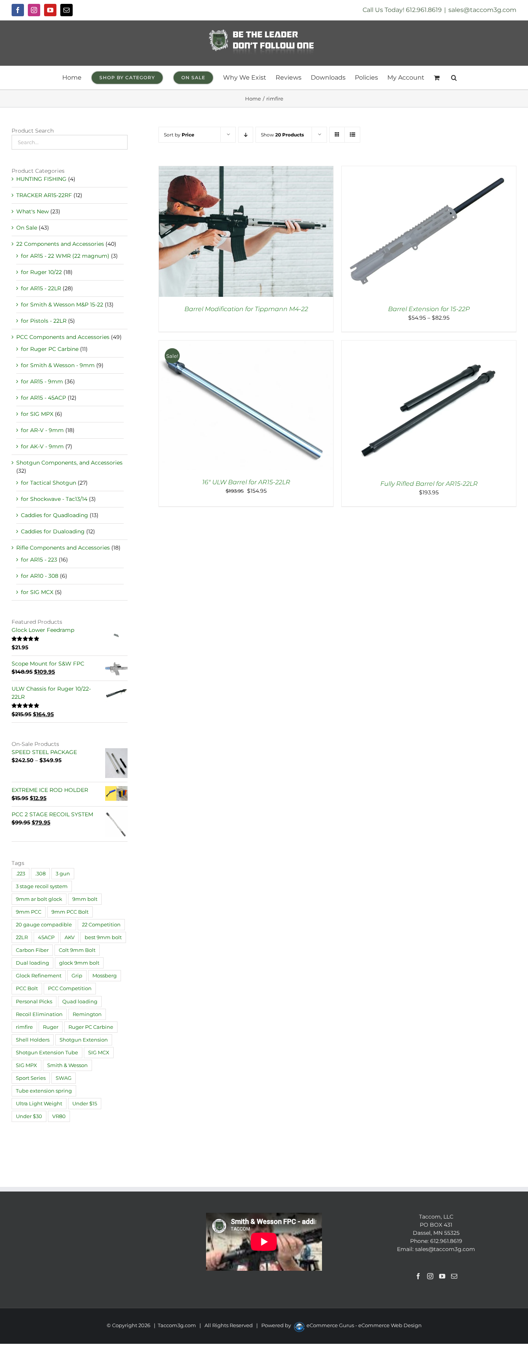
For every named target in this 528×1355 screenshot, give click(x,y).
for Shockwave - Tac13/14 (54, 498)
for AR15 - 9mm (42, 381)
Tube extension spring (44, 1091)
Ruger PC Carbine (90, 1027)
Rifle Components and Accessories (63, 547)
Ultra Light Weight (39, 1103)
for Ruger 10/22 (41, 272)
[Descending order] (245, 135)
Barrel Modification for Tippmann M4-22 (246, 309)
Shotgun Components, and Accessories (69, 462)
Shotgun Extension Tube (47, 1052)
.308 (40, 874)
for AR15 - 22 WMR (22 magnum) (65, 255)
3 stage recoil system (42, 886)
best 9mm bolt (103, 937)
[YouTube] (442, 1276)
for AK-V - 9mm (42, 446)
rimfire (24, 1027)
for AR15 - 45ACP (43, 397)
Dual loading (32, 963)
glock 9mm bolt (79, 963)
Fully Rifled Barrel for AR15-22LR (429, 483)
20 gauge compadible (44, 925)
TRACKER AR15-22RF (44, 195)
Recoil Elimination (39, 1014)
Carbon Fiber (32, 950)
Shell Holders (32, 1040)
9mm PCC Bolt (70, 912)
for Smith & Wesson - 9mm (58, 365)
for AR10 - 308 (39, 575)
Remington (87, 1014)
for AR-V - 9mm (42, 430)
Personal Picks (34, 1001)
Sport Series (31, 1078)
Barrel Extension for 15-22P (429, 309)
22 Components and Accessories (60, 243)
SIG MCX (98, 1052)
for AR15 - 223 (39, 559)
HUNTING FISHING (41, 178)
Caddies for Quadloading (54, 515)
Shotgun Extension (84, 1040)
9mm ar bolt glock (39, 899)
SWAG (64, 1078)
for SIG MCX (37, 592)
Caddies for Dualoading (53, 531)
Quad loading (79, 1001)
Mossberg (104, 976)
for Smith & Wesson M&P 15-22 (62, 304)
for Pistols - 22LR (43, 320)
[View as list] (352, 134)
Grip (77, 976)
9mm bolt (84, 899)
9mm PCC (28, 912)
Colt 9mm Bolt (77, 950)
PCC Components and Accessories (62, 337)
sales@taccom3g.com (482, 10)
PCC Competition (70, 988)
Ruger (50, 1027)
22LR (22, 937)
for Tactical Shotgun (48, 482)
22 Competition (101, 925)
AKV (70, 937)
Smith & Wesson (67, 1065)
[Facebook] (418, 1276)
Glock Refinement (38, 976)
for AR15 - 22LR (41, 288)
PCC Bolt (27, 988)
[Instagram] (430, 1276)
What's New (32, 211)
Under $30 (29, 1116)
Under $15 (84, 1103)
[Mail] (454, 1276)
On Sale (26, 227)
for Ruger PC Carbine (49, 349)
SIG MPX (26, 1065)
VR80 (59, 1116)
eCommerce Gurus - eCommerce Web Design (364, 1325)
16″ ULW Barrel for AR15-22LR (246, 482)
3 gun (63, 874)
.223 (20, 874)
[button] (454, 77)
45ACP (46, 937)
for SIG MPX (37, 413)
